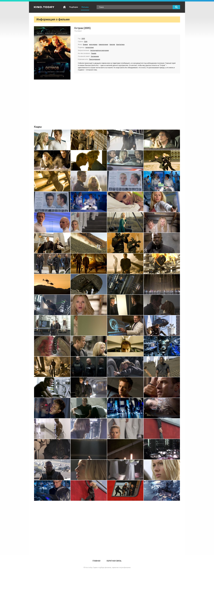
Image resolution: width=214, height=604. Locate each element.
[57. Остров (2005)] (52, 428)
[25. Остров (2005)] (52, 263)
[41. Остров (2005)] (52, 346)
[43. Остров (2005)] (125, 346)
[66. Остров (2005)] (89, 470)
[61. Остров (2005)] (52, 449)
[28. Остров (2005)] (162, 263)
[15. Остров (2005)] (125, 202)
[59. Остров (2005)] (125, 428)
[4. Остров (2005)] (162, 140)
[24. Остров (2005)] (162, 243)
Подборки (73, 7)
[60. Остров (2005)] (162, 428)
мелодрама (93, 44)
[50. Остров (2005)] (89, 387)
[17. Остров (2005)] (52, 222)
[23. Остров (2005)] (125, 243)
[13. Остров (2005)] (52, 202)
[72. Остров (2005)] (162, 490)
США (85, 41)
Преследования (94, 59)
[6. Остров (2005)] (89, 160)
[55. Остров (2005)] (125, 408)
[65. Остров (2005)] (52, 470)
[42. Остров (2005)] (89, 346)
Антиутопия (89, 47)
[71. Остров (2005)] (125, 490)
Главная (64, 7)
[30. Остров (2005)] (89, 284)
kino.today (88, 567)
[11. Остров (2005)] (125, 181)
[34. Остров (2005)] (89, 305)
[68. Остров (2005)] (162, 470)
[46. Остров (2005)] (89, 367)
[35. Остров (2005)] (125, 305)
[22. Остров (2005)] (89, 243)
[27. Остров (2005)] (125, 263)
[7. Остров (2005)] (125, 160)
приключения (103, 44)
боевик (85, 44)
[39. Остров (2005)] (125, 325)
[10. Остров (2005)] (89, 181)
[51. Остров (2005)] (125, 387)
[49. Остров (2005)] (52, 387)
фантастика (120, 44)
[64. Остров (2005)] (162, 449)
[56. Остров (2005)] (162, 408)
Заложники (95, 56)
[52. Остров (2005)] (162, 387)
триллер (112, 44)
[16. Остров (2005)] (162, 202)
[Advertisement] (107, 103)
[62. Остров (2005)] (89, 449)
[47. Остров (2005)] (125, 367)
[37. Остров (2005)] (52, 325)
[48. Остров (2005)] (162, 367)
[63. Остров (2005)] (125, 449)
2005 (83, 38)
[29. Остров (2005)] (52, 284)
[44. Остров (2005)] (162, 346)
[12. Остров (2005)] (162, 181)
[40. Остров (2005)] (162, 325)
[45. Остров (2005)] (52, 367)
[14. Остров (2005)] (89, 202)
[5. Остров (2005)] (52, 160)
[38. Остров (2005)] (89, 325)
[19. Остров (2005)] (125, 222)
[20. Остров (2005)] (162, 222)
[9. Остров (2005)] (52, 181)
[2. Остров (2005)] (89, 140)
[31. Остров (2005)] (125, 284)
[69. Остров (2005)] (52, 490)
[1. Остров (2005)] (52, 140)
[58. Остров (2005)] (89, 428)
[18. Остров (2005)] (89, 222)
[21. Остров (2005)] (52, 243)
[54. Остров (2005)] (89, 408)
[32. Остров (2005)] (162, 284)
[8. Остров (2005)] (162, 160)
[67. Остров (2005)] (125, 470)
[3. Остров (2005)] (125, 140)
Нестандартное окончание (99, 50)
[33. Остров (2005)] (52, 305)
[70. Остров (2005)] (89, 490)
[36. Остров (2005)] (162, 305)
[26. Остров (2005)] (89, 263)
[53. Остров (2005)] (52, 408)
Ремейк (93, 53)
